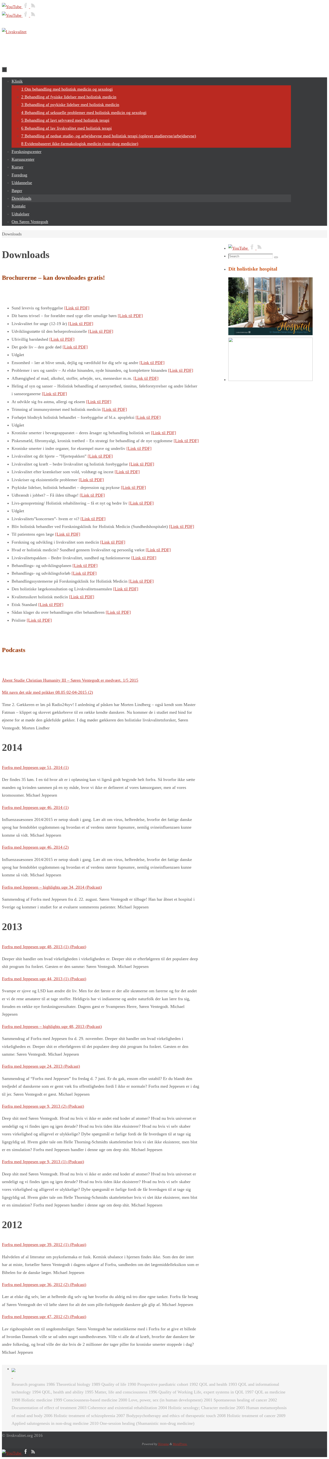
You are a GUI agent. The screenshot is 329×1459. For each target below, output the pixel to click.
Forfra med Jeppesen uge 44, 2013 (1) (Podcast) (44, 978)
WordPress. (180, 1444)
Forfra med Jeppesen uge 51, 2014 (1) (35, 767)
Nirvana (163, 1444)
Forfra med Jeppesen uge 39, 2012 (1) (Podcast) (44, 1244)
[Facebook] (26, 6)
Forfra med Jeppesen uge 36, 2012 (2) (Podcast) (44, 1284)
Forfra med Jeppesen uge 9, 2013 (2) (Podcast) (43, 1106)
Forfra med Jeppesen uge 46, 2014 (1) (35, 807)
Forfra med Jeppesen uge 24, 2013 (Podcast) (41, 1066)
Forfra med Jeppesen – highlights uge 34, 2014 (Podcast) (52, 887)
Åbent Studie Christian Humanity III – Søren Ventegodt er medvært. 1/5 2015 (70, 680)
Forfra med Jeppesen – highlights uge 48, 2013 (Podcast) (52, 1026)
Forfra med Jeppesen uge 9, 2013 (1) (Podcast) (43, 1161)
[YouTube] (12, 6)
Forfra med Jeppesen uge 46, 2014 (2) (35, 847)
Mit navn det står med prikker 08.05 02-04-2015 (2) (47, 692)
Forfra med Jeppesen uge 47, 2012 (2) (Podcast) (44, 1316)
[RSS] (33, 6)
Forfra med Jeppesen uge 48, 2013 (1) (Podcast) (44, 946)
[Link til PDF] (76, 308)
